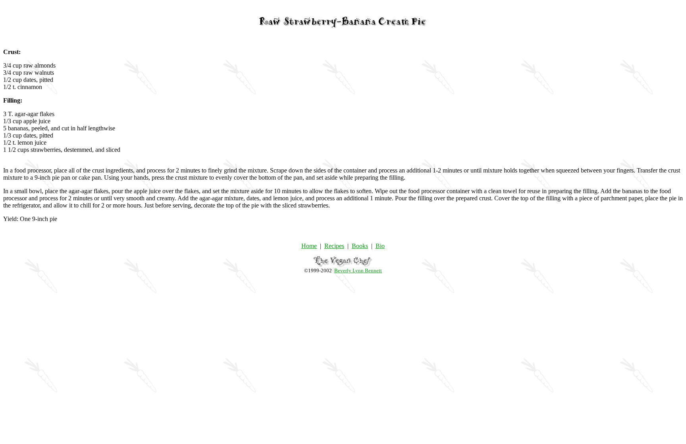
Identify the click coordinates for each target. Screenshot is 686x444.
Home (309, 245)
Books (360, 245)
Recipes (334, 245)
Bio (380, 245)
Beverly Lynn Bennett (358, 270)
